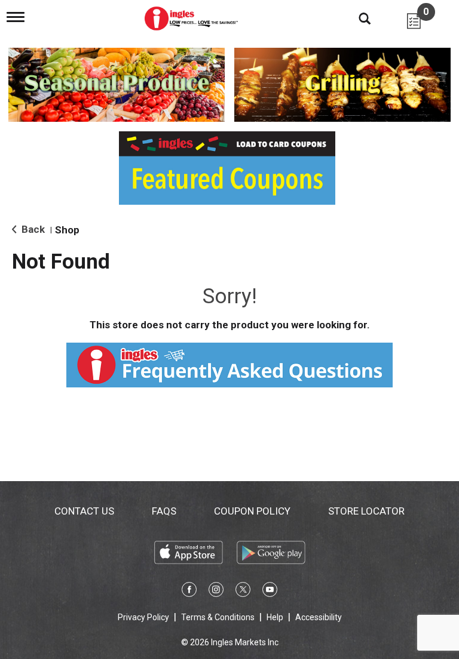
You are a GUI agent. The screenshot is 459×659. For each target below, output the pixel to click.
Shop (67, 230)
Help (275, 617)
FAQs (164, 511)
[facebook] (189, 591)
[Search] (356, 18)
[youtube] (269, 591)
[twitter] (242, 591)
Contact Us (84, 511)
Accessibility (318, 617)
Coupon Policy (252, 511)
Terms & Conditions (218, 617)
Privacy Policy (143, 617)
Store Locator (366, 511)
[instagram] (216, 591)
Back (32, 229)
